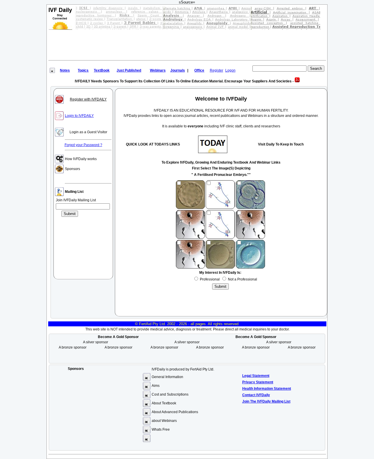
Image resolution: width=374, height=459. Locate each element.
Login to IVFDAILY (79, 116)
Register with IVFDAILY (88, 99)
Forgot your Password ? (83, 145)
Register (216, 70)
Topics (83, 70)
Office (199, 70)
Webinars (158, 70)
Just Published (129, 70)
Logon (230, 70)
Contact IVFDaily (256, 395)
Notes (65, 70)
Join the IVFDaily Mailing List (266, 401)
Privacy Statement (257, 382)
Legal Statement (255, 376)
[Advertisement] (187, 44)
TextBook (102, 70)
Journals (177, 70)
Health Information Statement (266, 389)
